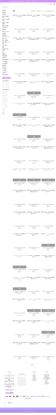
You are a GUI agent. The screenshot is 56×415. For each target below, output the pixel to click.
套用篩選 (6, 77)
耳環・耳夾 (4, 38)
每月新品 (4, 14)
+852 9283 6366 (9, 377)
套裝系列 (4, 33)
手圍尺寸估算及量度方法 (46, 378)
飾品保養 (34, 375)
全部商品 (4, 10)
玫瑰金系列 (4, 65)
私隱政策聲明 (46, 383)
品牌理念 (34, 374)
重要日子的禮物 (5, 25)
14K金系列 (4, 68)
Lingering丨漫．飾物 (9, 378)
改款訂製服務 (46, 375)
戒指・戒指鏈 (5, 40)
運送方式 (46, 379)
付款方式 (46, 380)
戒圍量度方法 (46, 376)
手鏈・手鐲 (4, 45)
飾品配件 (4, 54)
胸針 (3, 52)
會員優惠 (34, 377)
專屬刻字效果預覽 (47, 374)
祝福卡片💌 (4, 57)
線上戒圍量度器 (46, 377)
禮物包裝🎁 (4, 55)
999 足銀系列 (5, 63)
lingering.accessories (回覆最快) (9, 375)
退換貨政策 (47, 382)
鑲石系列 (4, 67)
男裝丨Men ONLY (5, 31)
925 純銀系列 (5, 61)
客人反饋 (34, 378)
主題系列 (4, 29)
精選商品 (4, 12)
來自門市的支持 (34, 379)
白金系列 (4, 72)
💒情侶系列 (4, 27)
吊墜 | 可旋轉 (4, 74)
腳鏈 (3, 47)
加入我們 (34, 380)
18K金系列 (4, 70)
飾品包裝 (34, 376)
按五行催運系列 (5, 59)
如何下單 (46, 381)
